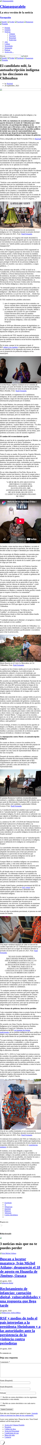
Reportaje (12, 38)
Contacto (8, 1437)
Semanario (8, 48)
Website (3, 1393)
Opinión (7, 30)
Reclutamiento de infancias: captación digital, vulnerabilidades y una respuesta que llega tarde (20, 1297)
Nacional (12, 36)
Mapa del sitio (10, 1435)
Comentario (5, 1362)
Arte (6, 42)
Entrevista (12, 40)
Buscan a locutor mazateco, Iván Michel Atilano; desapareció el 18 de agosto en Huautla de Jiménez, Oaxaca (20, 1267)
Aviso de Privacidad (12, 1431)
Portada (7, 28)
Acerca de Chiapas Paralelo (14, 1425)
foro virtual (26, 887)
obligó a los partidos (10, 347)
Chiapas (12, 34)
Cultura (7, 44)
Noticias (7, 32)
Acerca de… (9, 52)
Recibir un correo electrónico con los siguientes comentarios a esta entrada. (18, 1398)
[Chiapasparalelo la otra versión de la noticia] (20, 1)
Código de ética (10, 1429)
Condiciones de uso (12, 1433)
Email (6, 1387)
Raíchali (10, 84)
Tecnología (9, 46)
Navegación (5, 17)
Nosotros (8, 1427)
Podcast (7, 50)
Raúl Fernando (26, 234)
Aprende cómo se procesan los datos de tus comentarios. (19, 1414)
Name (6, 1380)
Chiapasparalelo (13, 6)
